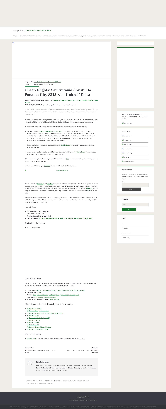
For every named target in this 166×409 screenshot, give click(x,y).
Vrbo (39, 292)
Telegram (131, 153)
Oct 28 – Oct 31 (58, 131)
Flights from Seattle (33, 315)
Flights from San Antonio (72, 381)
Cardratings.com (54, 299)
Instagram (131, 148)
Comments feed (126, 233)
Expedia (84, 100)
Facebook (131, 161)
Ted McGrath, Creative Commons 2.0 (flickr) (47, 82)
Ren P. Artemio (48, 84)
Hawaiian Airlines (42, 295)
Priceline (55, 100)
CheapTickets (76, 100)
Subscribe (142, 36)
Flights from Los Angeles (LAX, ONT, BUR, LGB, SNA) (45, 313)
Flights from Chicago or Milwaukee (38, 311)
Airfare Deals (31, 381)
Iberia (34, 295)
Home (15, 36)
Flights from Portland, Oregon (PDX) (38, 318)
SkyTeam (30, 383)
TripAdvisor (39, 297)
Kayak (53, 290)
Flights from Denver (33, 322)
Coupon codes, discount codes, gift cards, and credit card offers (84, 36)
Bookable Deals (80, 152)
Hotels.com (47, 297)
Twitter (129, 157)
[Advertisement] (83, 13)
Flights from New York (34, 308)
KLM (77, 295)
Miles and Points (50, 36)
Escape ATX (18, 30)
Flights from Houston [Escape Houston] (39, 327)
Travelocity (62, 100)
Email (123, 182)
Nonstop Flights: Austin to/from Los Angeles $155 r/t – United (41, 351)
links (67, 159)
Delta (41, 381)
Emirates (72, 295)
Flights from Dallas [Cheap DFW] (37, 329)
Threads (130, 136)
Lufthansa (52, 295)
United (50, 383)
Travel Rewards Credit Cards (124, 36)
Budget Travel (31, 338)
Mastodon (131, 144)
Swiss (57, 295)
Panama (86, 381)
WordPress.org (125, 237)
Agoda (53, 297)
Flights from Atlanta (33, 325)
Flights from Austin (52, 381)
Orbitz (69, 100)
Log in (124, 224)
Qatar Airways (64, 295)
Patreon (130, 123)
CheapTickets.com (79, 290)
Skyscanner (88, 218)
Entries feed (125, 228)
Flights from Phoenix (33, 320)
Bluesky (130, 140)
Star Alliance (40, 383)
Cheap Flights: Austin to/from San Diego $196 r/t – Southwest (82, 351)
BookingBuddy (93, 100)
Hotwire (27, 102)
